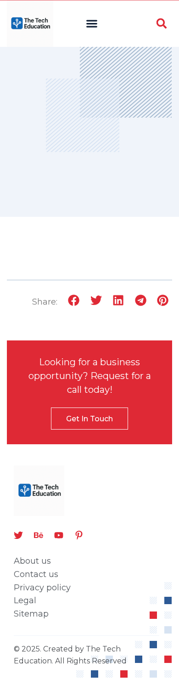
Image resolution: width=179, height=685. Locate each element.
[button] (92, 24)
